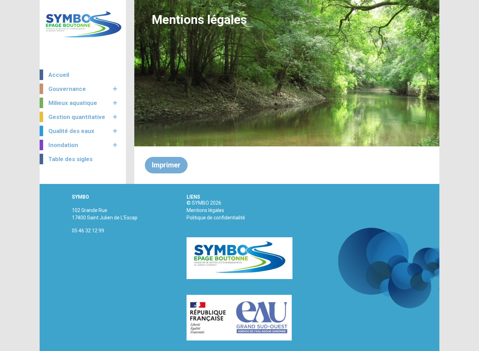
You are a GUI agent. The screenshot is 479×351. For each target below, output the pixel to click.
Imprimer (166, 165)
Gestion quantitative (76, 116)
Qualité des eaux (71, 130)
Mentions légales (205, 210)
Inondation (63, 144)
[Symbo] (83, 24)
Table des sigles (70, 159)
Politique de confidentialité (216, 217)
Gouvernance (67, 88)
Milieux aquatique (72, 102)
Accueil (58, 74)
